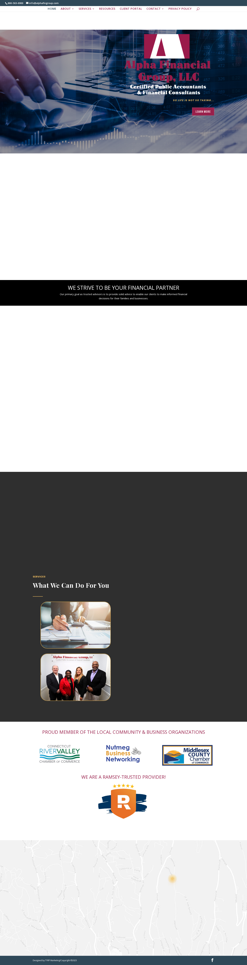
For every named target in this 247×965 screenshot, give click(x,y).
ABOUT (66, 9)
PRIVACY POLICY (180, 9)
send (95, 947)
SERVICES (85, 9)
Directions (158, 899)
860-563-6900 (157, 862)
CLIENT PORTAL (131, 9)
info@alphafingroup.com (158, 878)
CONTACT (154, 9)
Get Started (76, 165)
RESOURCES (107, 9)
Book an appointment (78, 507)
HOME (52, 9)
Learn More (203, 111)
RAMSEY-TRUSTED (122, 777)
